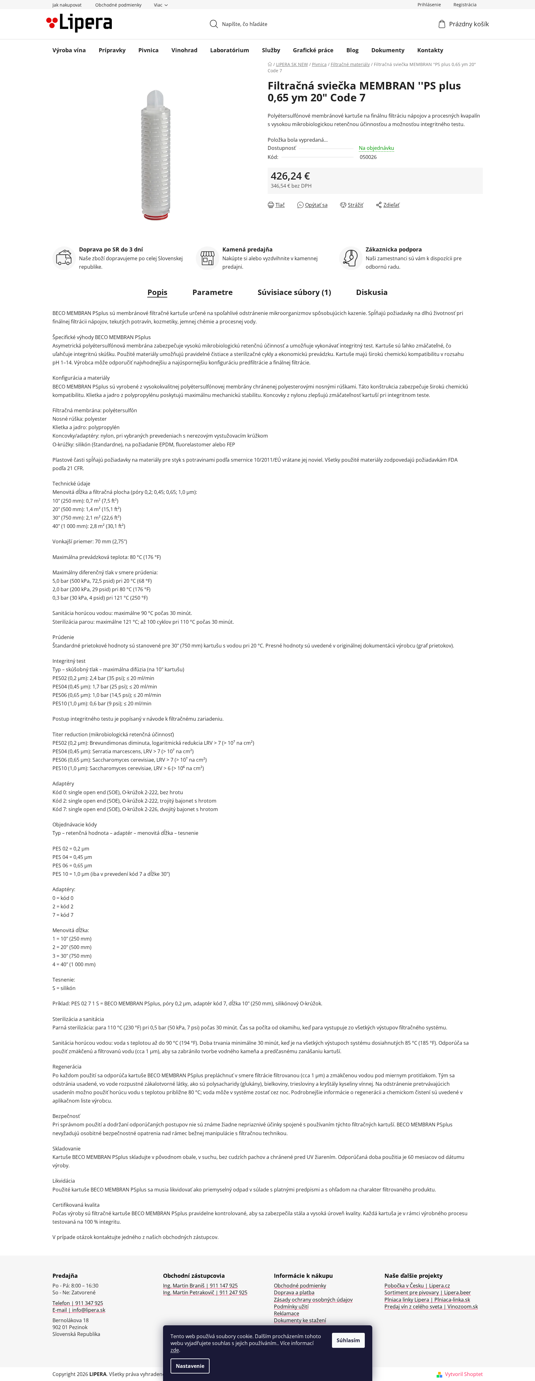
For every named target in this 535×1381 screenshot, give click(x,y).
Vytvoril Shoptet (464, 1374)
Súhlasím (348, 1340)
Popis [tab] (157, 292)
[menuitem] (69, 50)
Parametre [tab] (212, 292)
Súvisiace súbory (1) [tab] (294, 292)
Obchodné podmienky (118, 5)
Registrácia (465, 5)
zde (175, 1350)
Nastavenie (190, 1366)
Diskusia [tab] (372, 292)
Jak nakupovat (67, 5)
